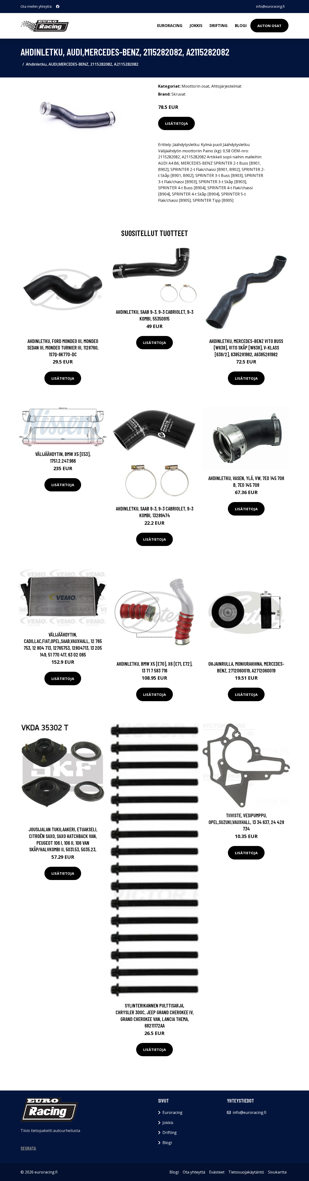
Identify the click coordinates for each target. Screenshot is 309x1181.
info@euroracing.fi (270, 6)
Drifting (219, 25)
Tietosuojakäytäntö (246, 1172)
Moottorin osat (195, 86)
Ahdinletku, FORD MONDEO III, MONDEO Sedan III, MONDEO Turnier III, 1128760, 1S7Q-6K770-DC (62, 347)
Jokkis (196, 25)
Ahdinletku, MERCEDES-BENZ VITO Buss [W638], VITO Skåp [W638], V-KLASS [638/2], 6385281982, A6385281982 (246, 347)
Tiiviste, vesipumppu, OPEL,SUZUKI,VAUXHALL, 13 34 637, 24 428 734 (246, 822)
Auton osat (269, 25)
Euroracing (170, 25)
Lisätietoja (176, 123)
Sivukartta (277, 1172)
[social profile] (57, 6)
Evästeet (217, 1172)
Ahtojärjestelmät (226, 86)
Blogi (241, 25)
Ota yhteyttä (194, 1172)
